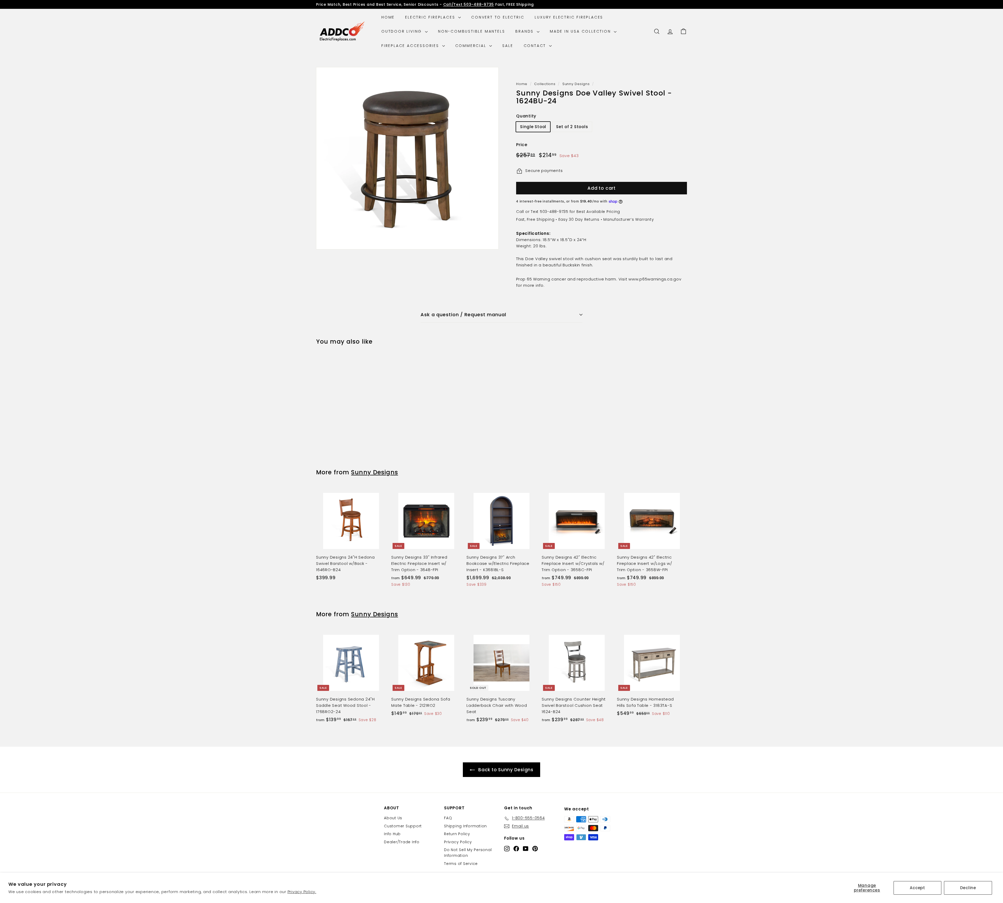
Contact (536, 45)
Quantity (526, 116)
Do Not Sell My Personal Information (468, 852)
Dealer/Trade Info (401, 842)
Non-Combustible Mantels (471, 31)
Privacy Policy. (302, 891)
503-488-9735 (554, 211)
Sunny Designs (576, 84)
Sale (507, 45)
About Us (393, 818)
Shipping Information (465, 826)
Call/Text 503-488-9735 (468, 4)
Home (388, 17)
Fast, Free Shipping (535, 219)
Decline (968, 887)
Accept (917, 887)
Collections (544, 84)
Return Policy (457, 833)
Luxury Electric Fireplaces (569, 17)
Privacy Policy (458, 842)
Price (521, 145)
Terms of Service (461, 863)
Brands (525, 31)
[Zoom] (407, 158)
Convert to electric (497, 17)
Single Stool (533, 127)
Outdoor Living (402, 31)
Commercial (471, 45)
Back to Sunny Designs (505, 770)
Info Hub (392, 833)
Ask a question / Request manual (463, 314)
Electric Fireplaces (431, 17)
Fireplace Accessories (411, 45)
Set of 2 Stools (572, 127)
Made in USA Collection (581, 31)
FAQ (448, 818)
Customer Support (403, 826)
